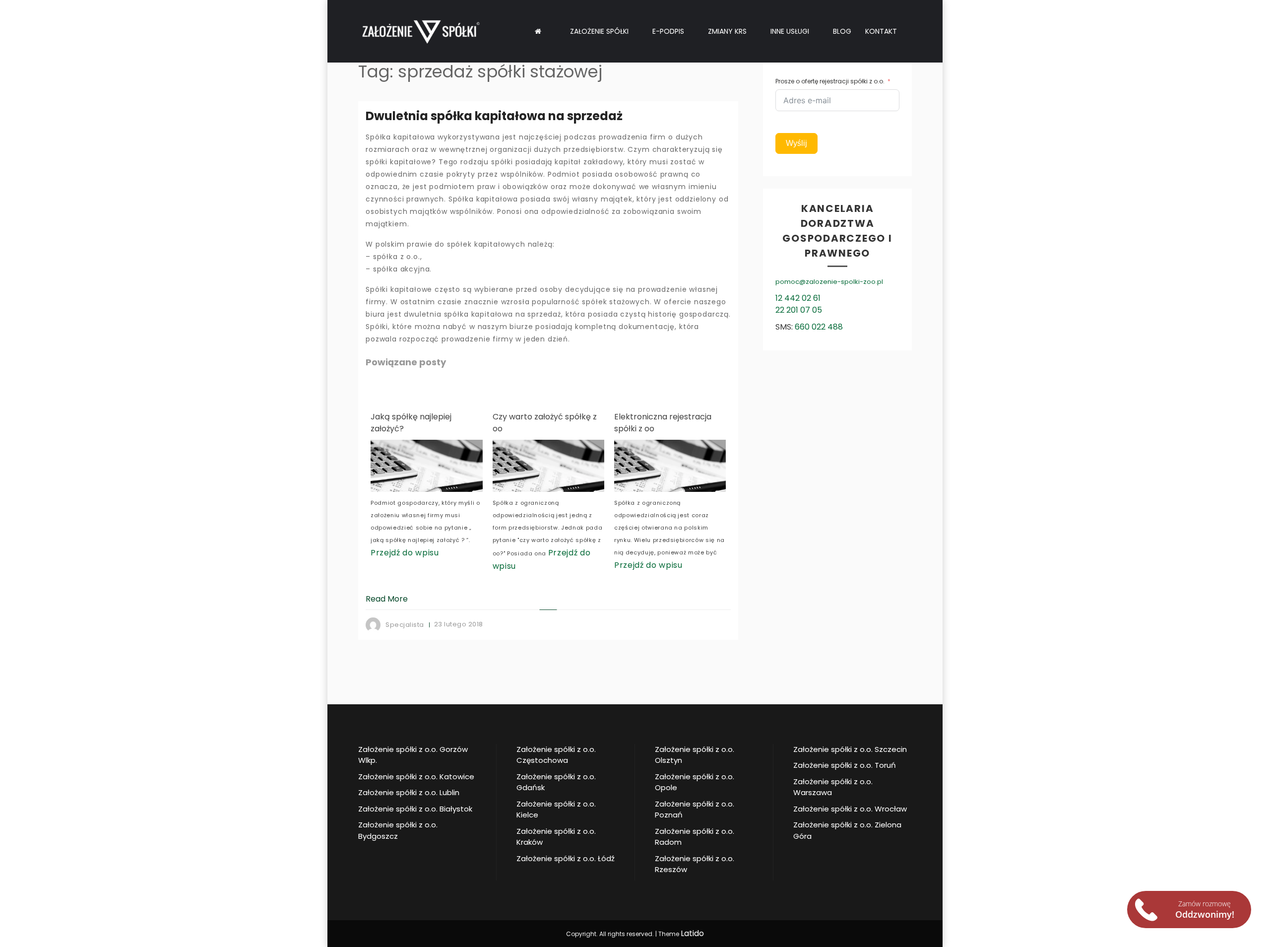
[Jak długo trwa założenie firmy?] (708, 466)
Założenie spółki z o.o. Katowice (416, 776)
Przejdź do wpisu (565, 565)
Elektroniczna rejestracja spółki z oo (580, 422)
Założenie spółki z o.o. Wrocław (850, 809)
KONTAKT (881, 31)
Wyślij (796, 143)
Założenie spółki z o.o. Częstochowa (556, 755)
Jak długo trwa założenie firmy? (700, 422)
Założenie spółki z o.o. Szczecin (850, 749)
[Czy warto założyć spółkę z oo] (465, 466)
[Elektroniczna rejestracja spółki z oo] (587, 466)
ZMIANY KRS (727, 31)
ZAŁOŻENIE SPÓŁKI (599, 31)
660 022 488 (819, 327)
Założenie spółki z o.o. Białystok (415, 809)
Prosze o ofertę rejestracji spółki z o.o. (830, 81)
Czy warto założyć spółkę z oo (461, 422)
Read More (387, 599)
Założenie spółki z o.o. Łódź (565, 858)
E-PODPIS (668, 31)
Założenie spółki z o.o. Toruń (844, 765)
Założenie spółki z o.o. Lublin (408, 792)
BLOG (842, 31)
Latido (692, 933)
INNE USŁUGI (789, 31)
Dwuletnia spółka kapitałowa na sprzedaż (494, 116)
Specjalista (404, 624)
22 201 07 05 (798, 310)
